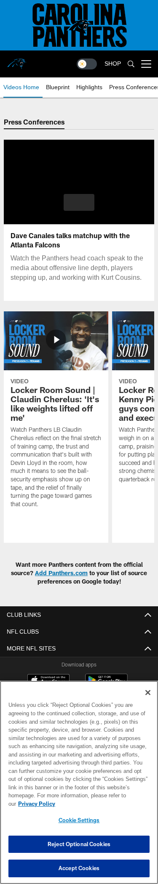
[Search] (131, 64)
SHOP (112, 63)
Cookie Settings (79, 820)
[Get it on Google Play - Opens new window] (106, 684)
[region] (79, 786)
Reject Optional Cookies (79, 844)
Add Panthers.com (61, 572)
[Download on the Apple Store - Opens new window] (48, 681)
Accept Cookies (79, 868)
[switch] (87, 63)
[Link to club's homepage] (17, 60)
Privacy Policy (101, 803)
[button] (79, 202)
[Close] (148, 701)
